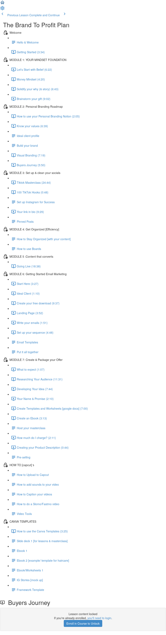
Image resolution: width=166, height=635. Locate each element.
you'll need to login (99, 618)
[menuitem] (2, 9)
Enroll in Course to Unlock (83, 623)
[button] (2, 4)
